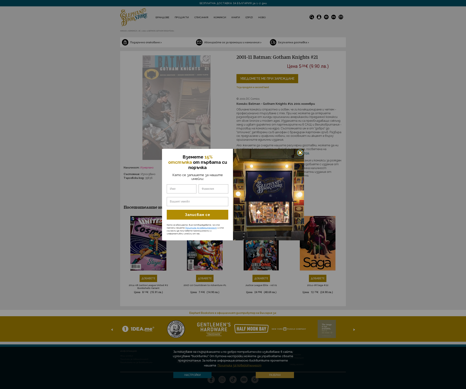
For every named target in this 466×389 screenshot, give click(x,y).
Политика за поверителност (201, 228)
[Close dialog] (300, 152)
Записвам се (197, 215)
